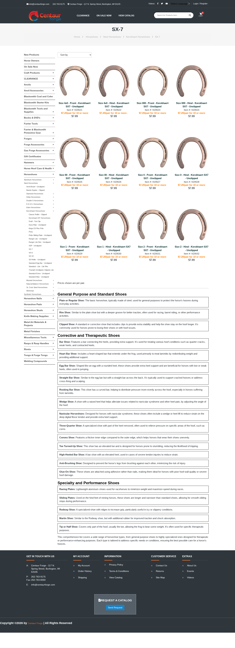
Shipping (82, 577)
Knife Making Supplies (39, 316)
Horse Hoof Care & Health (39, 168)
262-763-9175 (38, 576)
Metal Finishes (32, 331)
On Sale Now (104, 15)
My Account (84, 565)
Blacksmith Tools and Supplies (39, 110)
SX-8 (31, 253)
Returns (160, 571)
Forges (39, 138)
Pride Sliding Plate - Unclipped (40, 235)
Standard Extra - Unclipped (39, 273)
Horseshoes (92, 37)
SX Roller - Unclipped (37, 260)
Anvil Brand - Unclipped (35, 187)
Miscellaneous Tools (39, 337)
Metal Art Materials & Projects (35, 324)
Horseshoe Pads (39, 304)
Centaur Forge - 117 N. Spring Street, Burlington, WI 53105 (94, 4)
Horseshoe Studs (39, 310)
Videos (152, 4)
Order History (85, 571)
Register (204, 4)
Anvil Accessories (39, 90)
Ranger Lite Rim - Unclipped (40, 242)
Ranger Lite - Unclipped (38, 239)
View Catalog (126, 15)
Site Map (160, 577)
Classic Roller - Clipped (38, 214)
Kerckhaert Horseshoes (138, 37)
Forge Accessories (39, 144)
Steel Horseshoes (112, 37)
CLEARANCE (39, 78)
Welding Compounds (35, 361)
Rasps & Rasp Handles (39, 343)
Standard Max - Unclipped (39, 277)
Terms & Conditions (119, 571)
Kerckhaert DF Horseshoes (39, 218)
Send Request (115, 607)
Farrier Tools (39, 123)
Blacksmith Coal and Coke (38, 96)
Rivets (39, 349)
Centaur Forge (35, 623)
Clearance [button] (83, 15)
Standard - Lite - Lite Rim (38, 266)
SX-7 (157, 37)
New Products (31, 54)
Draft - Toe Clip (34, 221)
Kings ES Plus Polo (36, 228)
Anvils (39, 84)
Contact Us (161, 565)
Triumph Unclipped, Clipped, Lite (41, 270)
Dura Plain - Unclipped (37, 225)
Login (195, 4)
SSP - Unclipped (35, 246)
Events (190, 571)
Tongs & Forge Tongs (39, 355)
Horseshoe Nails (39, 298)
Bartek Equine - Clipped (35, 190)
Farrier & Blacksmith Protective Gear (39, 131)
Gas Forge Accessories (39, 150)
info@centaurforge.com (38, 4)
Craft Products (39, 72)
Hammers (39, 162)
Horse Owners (31, 60)
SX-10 (31, 256)
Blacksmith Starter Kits (36, 102)
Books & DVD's (39, 117)
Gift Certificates (32, 156)
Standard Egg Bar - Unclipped (40, 263)
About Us (191, 565)
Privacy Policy (116, 564)
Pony (31, 232)
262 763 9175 (58, 4)
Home (77, 37)
